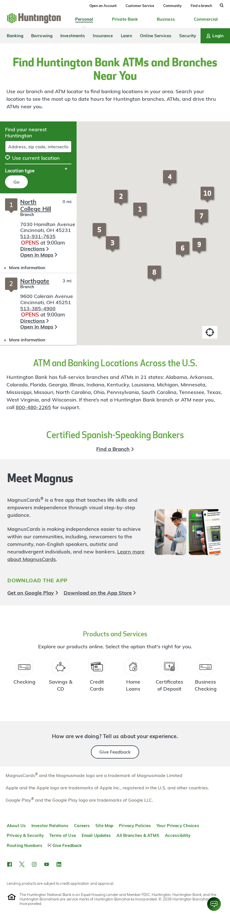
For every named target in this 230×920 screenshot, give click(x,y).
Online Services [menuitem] (155, 35)
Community (172, 6)
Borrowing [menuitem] (41, 35)
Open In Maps (36, 255)
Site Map (104, 825)
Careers (82, 825)
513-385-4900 (38, 308)
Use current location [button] (36, 158)
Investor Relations (49, 825)
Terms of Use (62, 835)
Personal (84, 19)
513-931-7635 (38, 236)
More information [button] (22, 269)
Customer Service (140, 6)
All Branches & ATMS (137, 835)
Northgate (34, 281)
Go (16, 182)
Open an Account (103, 6)
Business (166, 19)
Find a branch (201, 6)
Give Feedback (115, 752)
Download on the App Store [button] (98, 593)
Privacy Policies (135, 825)
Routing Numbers (24, 845)
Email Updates (96, 835)
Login (218, 35)
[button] (141, 213)
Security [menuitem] (187, 35)
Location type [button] (19, 170)
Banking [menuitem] (15, 35)
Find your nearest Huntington (26, 132)
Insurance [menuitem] (103, 35)
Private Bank (125, 19)
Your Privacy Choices (178, 825)
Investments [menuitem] (72, 35)
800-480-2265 (33, 407)
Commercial (206, 19)
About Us (16, 825)
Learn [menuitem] (126, 35)
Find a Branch (113, 449)
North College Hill (35, 205)
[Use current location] (209, 332)
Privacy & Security (25, 835)
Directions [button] (32, 248)
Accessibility (178, 835)
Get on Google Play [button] (30, 593)
